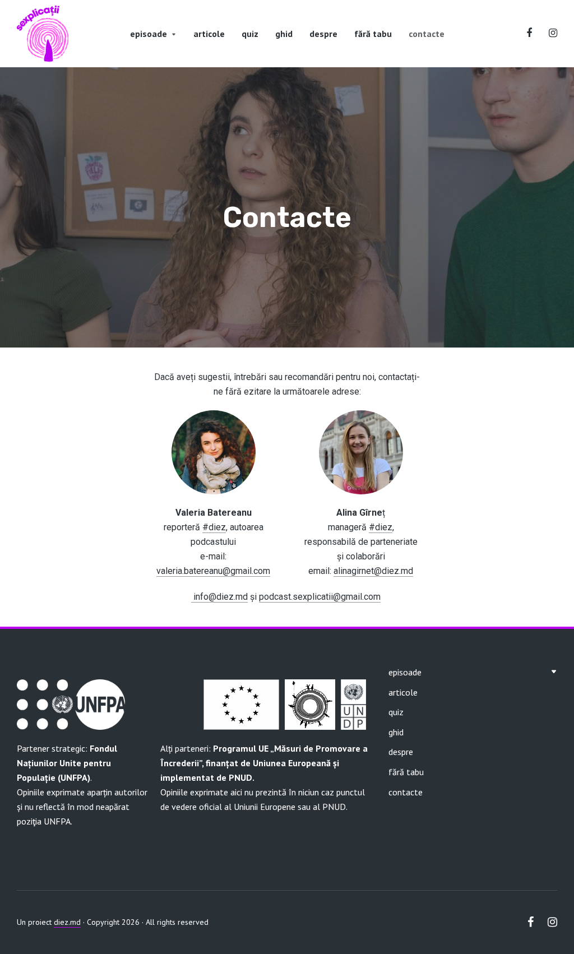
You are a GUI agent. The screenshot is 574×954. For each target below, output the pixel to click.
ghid (284, 33)
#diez (214, 527)
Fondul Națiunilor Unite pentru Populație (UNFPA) (67, 763)
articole (209, 33)
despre (323, 33)
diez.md (67, 922)
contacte (427, 33)
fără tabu (373, 33)
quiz (250, 33)
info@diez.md (220, 596)
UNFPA (57, 821)
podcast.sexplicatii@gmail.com (320, 596)
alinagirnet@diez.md (373, 571)
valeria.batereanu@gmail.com (213, 571)
